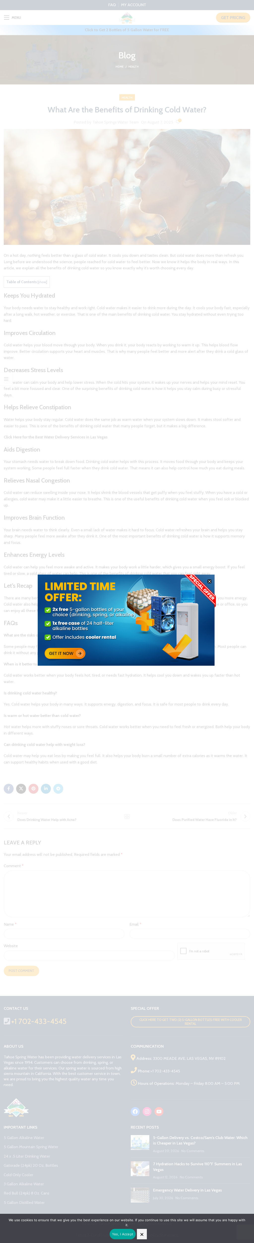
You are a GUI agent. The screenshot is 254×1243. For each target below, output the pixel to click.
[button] (209, 581)
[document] (127, 621)
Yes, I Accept (122, 1234)
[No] (142, 1234)
